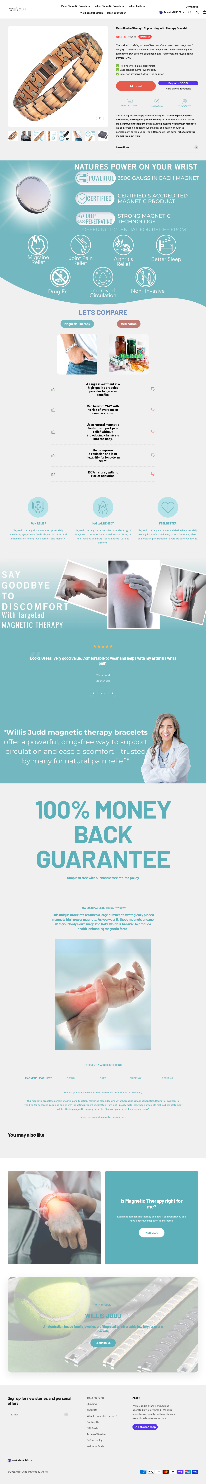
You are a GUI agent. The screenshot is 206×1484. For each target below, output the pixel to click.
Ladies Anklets (136, 5)
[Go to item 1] (13, 136)
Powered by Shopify (38, 1471)
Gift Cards (92, 1427)
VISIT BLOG (151, 1232)
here (123, 1116)
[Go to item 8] (103, 136)
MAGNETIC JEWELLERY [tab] (38, 1078)
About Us (92, 1409)
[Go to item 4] (51, 136)
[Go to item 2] (26, 136)
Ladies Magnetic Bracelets (109, 5)
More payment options (178, 88)
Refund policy (94, 1440)
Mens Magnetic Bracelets (75, 5)
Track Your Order (116, 12)
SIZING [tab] (71, 1078)
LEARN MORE (103, 1342)
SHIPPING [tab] (135, 1078)
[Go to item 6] (77, 136)
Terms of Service (96, 1434)
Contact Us (192, 6)
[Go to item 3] (38, 136)
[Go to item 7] (90, 136)
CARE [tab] (103, 1078)
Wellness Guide (95, 1446)
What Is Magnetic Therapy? (102, 1415)
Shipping (92, 1403)
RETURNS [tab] (167, 1078)
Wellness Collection (91, 12)
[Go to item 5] (64, 136)
